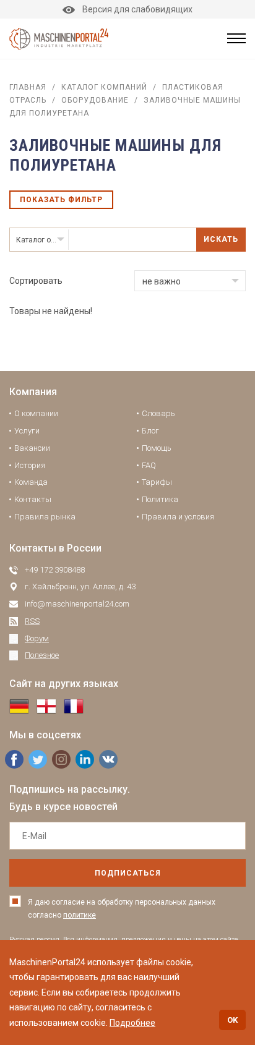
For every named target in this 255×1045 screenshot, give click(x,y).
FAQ (149, 465)
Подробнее (132, 1023)
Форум (37, 638)
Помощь (156, 448)
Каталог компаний (104, 87)
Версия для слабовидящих (137, 9)
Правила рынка (45, 516)
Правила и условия (178, 516)
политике (79, 915)
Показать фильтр (61, 199)
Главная (27, 87)
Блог (150, 430)
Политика (160, 499)
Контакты (32, 499)
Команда (31, 482)
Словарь (158, 413)
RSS (32, 621)
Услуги (27, 430)
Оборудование (95, 100)
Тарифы (157, 482)
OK (232, 1020)
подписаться (128, 873)
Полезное (42, 655)
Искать (221, 239)
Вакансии (32, 448)
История (29, 465)
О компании (36, 413)
